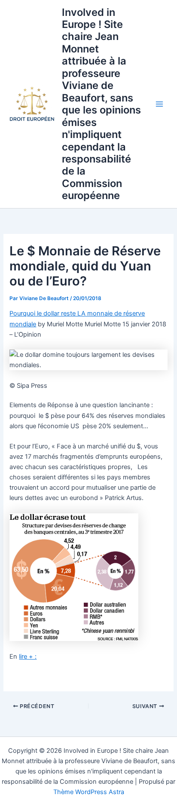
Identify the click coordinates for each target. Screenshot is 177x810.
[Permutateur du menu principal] (159, 104)
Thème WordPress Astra (88, 792)
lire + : (28, 656)
